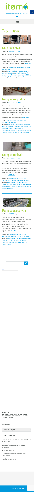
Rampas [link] (13, 123)
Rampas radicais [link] (12, 155)
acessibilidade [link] (11, 71)
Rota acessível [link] (11, 48)
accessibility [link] (10, 125)
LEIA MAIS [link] (27, 63)
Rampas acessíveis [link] (14, 210)
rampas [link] (14, 77)
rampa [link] (29, 130)
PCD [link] (28, 73)
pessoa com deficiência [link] (9, 75)
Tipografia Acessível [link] (8, 450)
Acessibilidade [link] (12, 67)
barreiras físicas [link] (21, 238)
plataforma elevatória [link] (18, 242)
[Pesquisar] (26, 263)
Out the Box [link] (20, 488)
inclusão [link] (4, 126)
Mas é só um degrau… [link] (9, 459)
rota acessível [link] (21, 77)
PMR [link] (9, 77)
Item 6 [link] (19, 51)
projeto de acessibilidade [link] (18, 130)
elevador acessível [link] (13, 240)
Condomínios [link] (6, 69)
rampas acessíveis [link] (23, 132)
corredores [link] (19, 71)
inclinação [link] (27, 125)
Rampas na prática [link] (14, 99)
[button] (17, 21)
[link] (17, 6)
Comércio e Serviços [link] (23, 67)
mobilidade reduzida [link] (20, 73)
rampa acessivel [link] (7, 132)
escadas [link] (10, 73)
